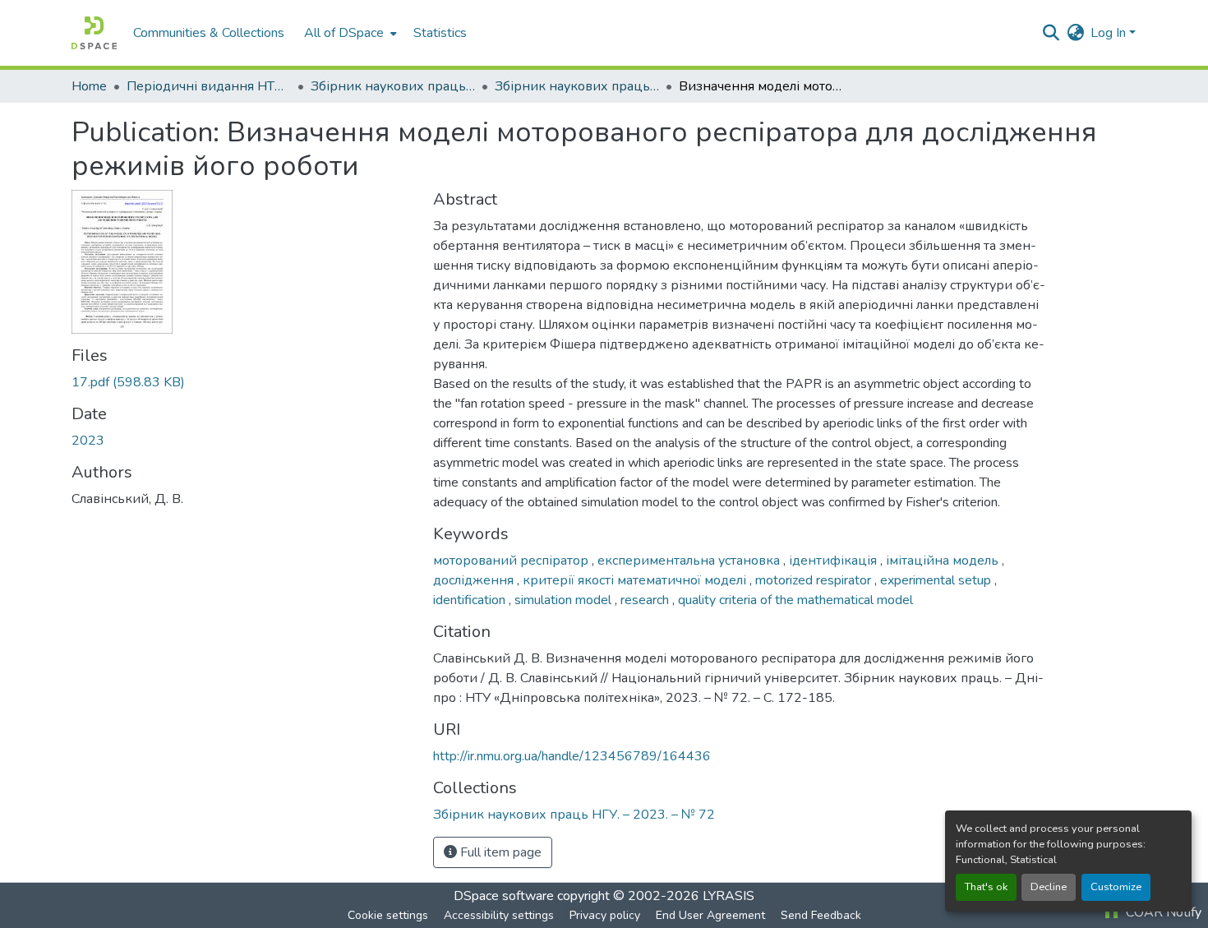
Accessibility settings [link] (499, 915)
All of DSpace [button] (344, 33)
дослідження (475, 580)
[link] (242, 382)
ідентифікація (834, 561)
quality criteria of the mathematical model (795, 600)
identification (471, 600)
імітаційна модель (944, 561)
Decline (1048, 887)
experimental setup (937, 580)
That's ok (986, 887)
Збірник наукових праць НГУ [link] (393, 86)
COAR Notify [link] (1162, 912)
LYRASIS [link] (728, 896)
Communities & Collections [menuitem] (208, 33)
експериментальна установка (690, 561)
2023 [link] (87, 441)
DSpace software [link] (504, 896)
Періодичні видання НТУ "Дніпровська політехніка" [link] (209, 86)
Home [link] (89, 86)
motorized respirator (814, 580)
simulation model (564, 600)
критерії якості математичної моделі (636, 580)
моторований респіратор (512, 561)
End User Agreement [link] (710, 915)
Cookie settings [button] (388, 915)
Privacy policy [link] (604, 915)
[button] (94, 32)
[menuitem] (349, 33)
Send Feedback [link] (821, 915)
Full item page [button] (499, 852)
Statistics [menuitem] (440, 33)
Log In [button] (1109, 33)
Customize (1115, 887)
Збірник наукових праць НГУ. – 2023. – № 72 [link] (577, 86)
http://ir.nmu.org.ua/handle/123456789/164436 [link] (572, 756)
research (646, 600)
